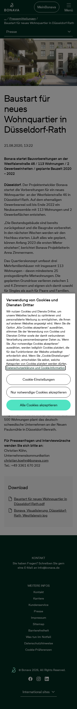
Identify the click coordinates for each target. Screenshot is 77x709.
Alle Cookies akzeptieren (38, 405)
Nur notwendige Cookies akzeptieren (39, 392)
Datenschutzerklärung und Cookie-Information (35, 367)
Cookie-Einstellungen (39, 379)
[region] (38, 354)
